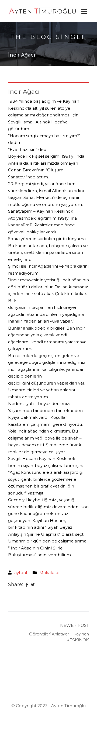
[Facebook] (27, 584)
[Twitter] (33, 584)
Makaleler (49, 572)
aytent (20, 572)
